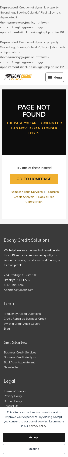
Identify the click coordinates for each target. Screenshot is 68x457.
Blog (7, 328)
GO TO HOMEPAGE (34, 179)
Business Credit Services (26, 192)
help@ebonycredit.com (18, 290)
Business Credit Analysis (20, 357)
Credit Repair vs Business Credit (25, 318)
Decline (34, 449)
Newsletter (11, 367)
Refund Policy (13, 401)
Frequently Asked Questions (22, 314)
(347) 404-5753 (14, 285)
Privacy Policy (13, 396)
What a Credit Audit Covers (22, 323)
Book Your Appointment (19, 362)
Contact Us (11, 406)
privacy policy (37, 426)
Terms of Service (15, 391)
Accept (34, 437)
